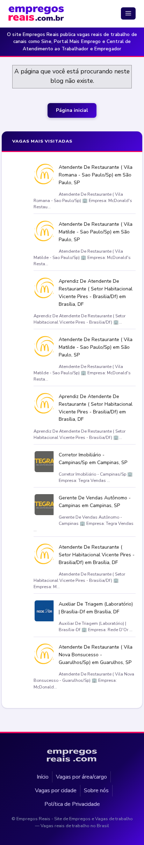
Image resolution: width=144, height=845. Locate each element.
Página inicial (72, 110)
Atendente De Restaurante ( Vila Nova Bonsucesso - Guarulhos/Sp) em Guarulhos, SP (95, 655)
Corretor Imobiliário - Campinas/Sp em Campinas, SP (93, 459)
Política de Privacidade (72, 804)
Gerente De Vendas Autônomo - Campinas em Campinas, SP (95, 501)
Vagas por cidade (56, 790)
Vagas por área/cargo (81, 776)
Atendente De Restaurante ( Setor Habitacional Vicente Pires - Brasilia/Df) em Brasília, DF (97, 555)
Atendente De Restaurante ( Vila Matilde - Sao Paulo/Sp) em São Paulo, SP (95, 232)
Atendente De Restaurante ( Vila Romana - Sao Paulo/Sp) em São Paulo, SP (95, 175)
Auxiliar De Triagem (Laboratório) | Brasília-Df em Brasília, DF (96, 608)
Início (43, 776)
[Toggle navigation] (128, 13)
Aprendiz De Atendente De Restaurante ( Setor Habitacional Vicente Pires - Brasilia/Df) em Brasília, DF (95, 293)
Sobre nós (96, 790)
